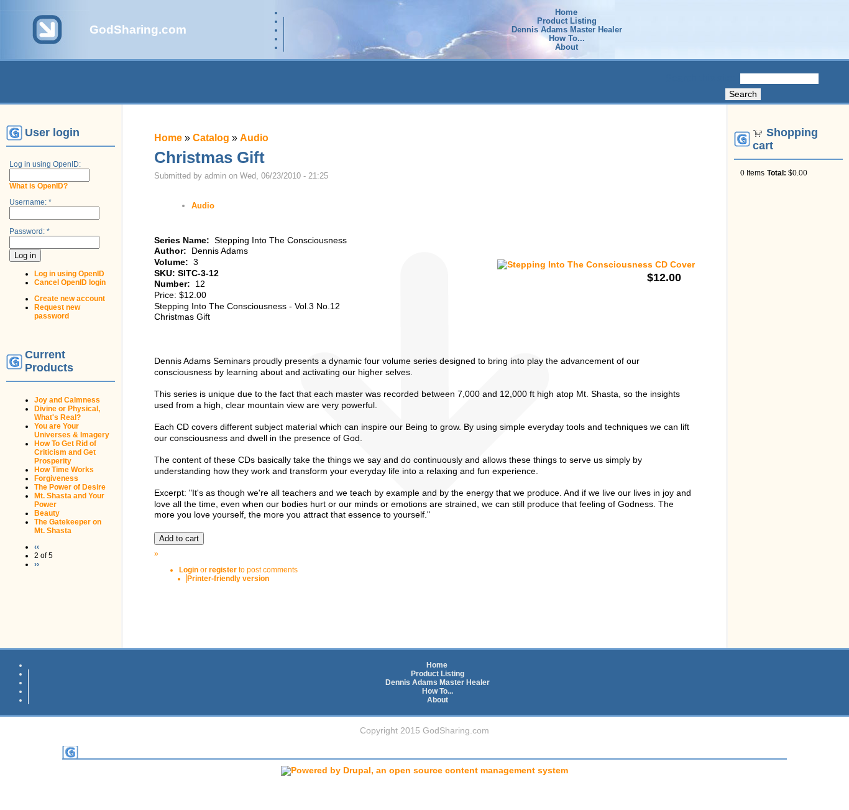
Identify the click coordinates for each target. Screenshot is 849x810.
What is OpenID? (38, 186)
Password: (29, 231)
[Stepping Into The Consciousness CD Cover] (596, 264)
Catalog (211, 138)
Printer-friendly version (228, 578)
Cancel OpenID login (70, 282)
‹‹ (36, 546)
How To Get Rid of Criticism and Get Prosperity (65, 452)
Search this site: (701, 78)
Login (188, 570)
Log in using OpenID (69, 273)
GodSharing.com (137, 29)
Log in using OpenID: (45, 164)
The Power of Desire (70, 487)
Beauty (47, 513)
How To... (567, 38)
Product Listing (567, 21)
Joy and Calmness (67, 400)
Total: (776, 173)
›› (36, 564)
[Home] (44, 45)
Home (566, 12)
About (566, 47)
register (223, 570)
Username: (30, 202)
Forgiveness (56, 478)
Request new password (57, 311)
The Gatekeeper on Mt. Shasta (67, 526)
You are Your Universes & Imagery (71, 430)
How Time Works (64, 469)
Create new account (69, 298)
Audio (254, 138)
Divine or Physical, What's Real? (67, 413)
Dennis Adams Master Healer (567, 30)
